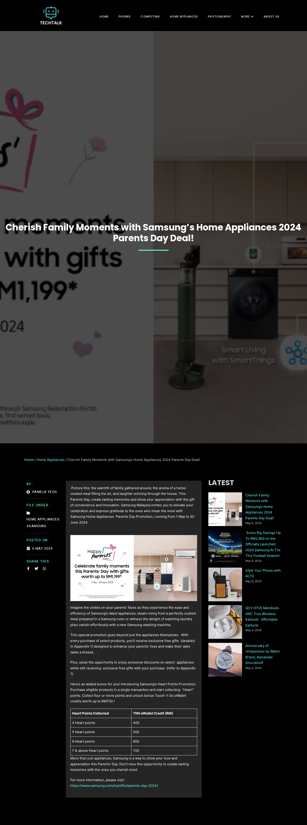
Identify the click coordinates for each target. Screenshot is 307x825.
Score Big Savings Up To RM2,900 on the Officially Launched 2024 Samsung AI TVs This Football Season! (263, 544)
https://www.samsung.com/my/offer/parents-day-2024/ (114, 785)
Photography (219, 16)
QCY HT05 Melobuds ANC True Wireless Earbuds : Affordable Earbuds (262, 616)
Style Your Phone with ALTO (263, 573)
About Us (271, 16)
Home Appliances (184, 16)
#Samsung (36, 526)
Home (104, 16)
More (245, 16)
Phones (125, 16)
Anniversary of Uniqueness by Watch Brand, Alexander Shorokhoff (262, 654)
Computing (150, 16)
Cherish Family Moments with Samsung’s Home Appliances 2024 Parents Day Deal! (259, 506)
